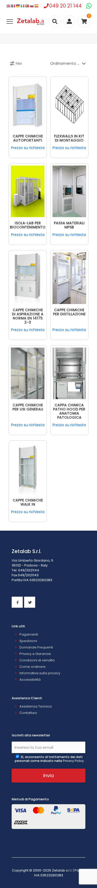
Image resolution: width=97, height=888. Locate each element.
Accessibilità (30, 679)
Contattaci (28, 712)
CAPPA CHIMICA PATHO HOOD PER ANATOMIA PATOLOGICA (69, 411)
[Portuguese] (27, 5)
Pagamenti (28, 634)
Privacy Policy (73, 761)
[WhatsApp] (89, 6)
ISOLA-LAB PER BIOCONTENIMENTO (28, 225)
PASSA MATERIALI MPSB (69, 225)
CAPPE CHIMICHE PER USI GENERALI (27, 407)
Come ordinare (32, 666)
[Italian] (22, 5)
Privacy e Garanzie (35, 653)
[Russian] (32, 5)
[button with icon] (17, 602)
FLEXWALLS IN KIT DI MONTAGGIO (69, 138)
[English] (8, 5)
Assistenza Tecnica (35, 706)
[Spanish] (36, 5)
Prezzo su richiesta (27, 147)
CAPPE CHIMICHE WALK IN (28, 502)
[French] (13, 5)
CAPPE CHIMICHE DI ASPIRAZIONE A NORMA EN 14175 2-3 (27, 316)
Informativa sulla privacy (39, 673)
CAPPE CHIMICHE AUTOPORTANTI (28, 138)
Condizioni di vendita (37, 660)
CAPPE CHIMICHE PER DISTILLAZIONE (69, 312)
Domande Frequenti (36, 647)
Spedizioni (28, 640)
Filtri (19, 63)
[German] (18, 5)
